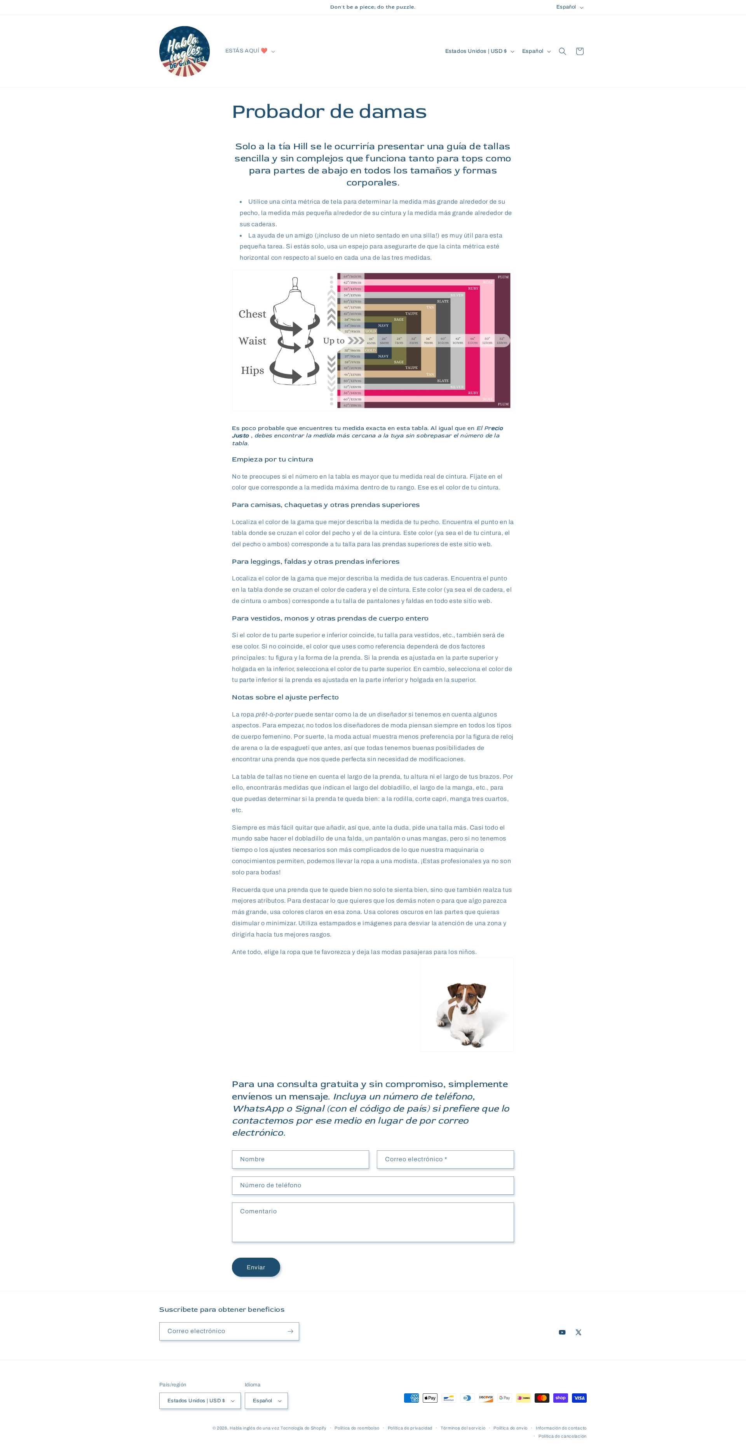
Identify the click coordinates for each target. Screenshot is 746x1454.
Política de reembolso (357, 1428)
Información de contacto (561, 1428)
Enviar (256, 1267)
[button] (249, 51)
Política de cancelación (563, 1436)
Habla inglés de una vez (254, 1428)
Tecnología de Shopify (304, 1428)
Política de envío (510, 1428)
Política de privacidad (410, 1428)
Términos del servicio (463, 1428)
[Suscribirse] (290, 1331)
